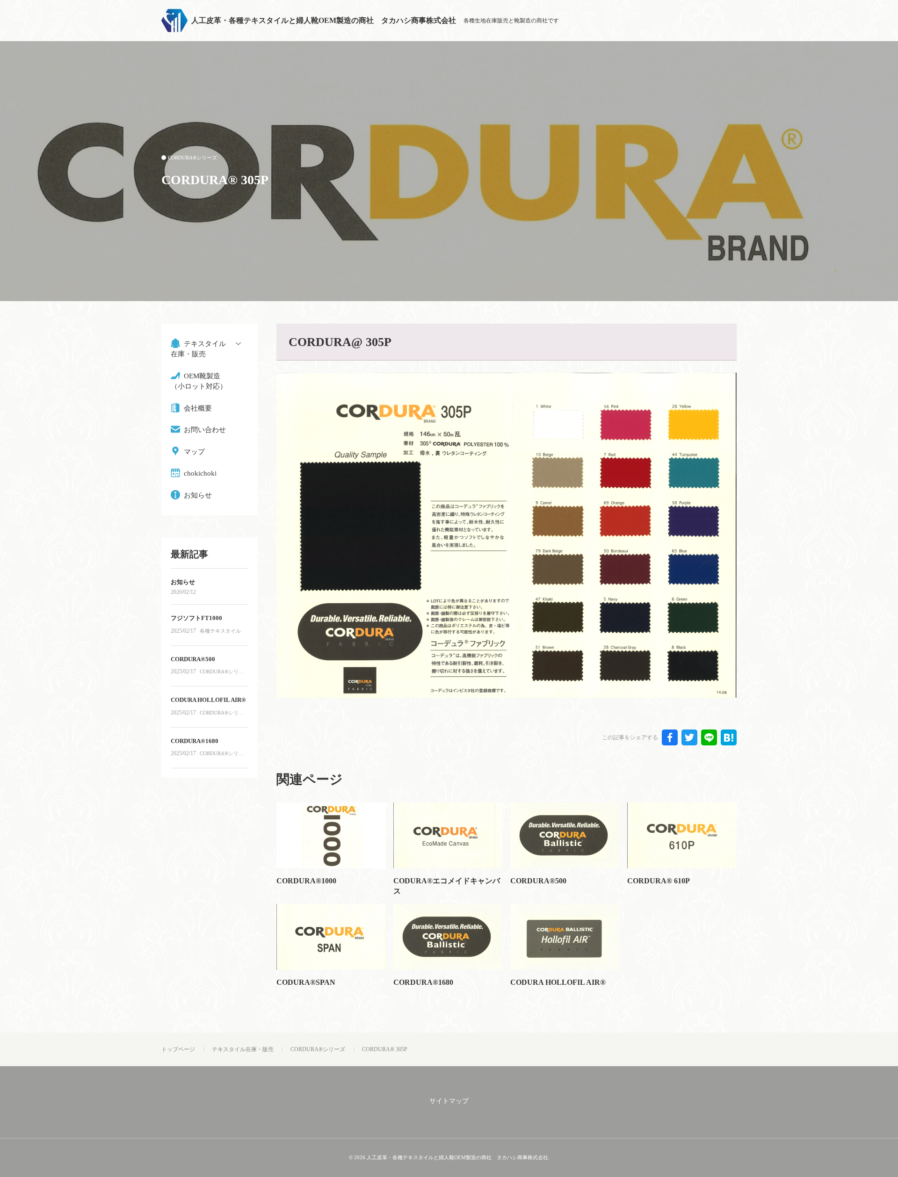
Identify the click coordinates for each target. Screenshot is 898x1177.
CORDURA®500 (538, 881)
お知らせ (183, 581)
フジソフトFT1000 (196, 617)
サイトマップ (449, 1101)
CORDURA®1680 (423, 982)
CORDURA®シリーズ (192, 157)
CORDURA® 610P (658, 881)
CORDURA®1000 (306, 881)
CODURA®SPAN (305, 982)
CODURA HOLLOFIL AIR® (558, 982)
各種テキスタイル (220, 631)
